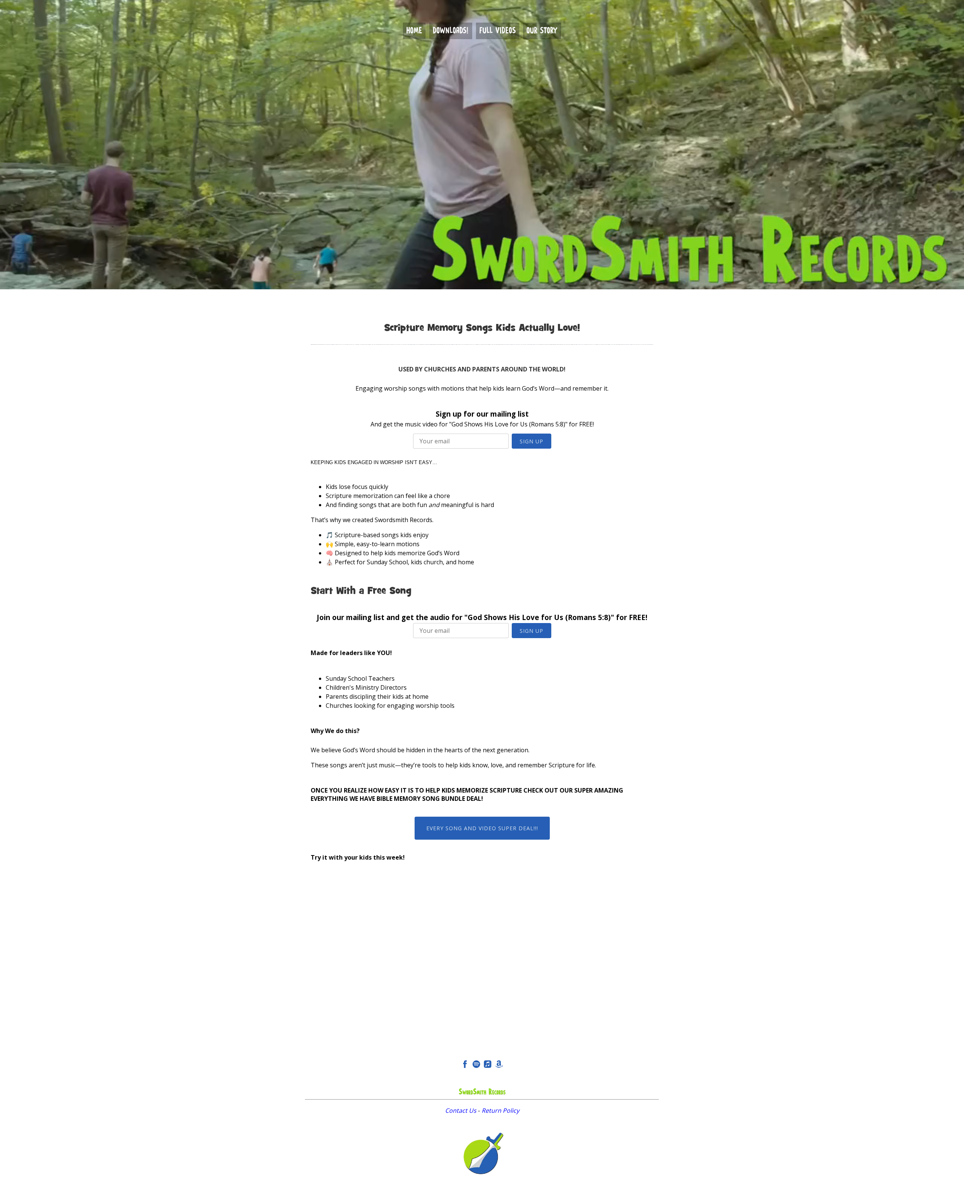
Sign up (531, 441)
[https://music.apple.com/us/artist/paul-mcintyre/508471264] (487, 1065)
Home (414, 30)
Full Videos (497, 30)
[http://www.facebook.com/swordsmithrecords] (465, 1065)
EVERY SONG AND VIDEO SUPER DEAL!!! (482, 828)
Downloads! (450, 30)
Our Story (542, 30)
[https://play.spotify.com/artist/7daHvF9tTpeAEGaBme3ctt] (476, 1065)
